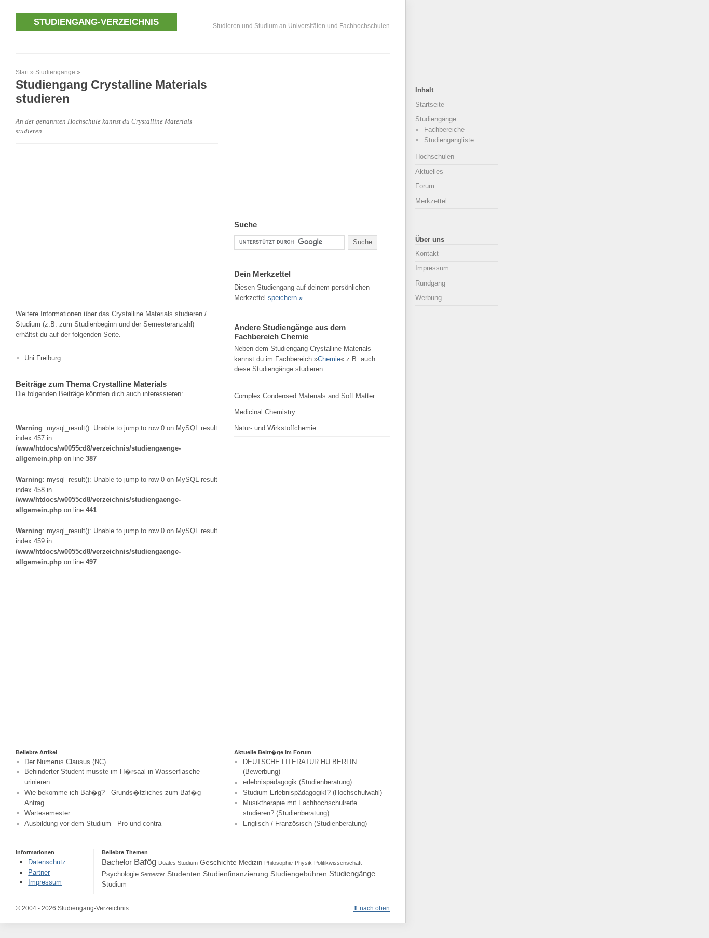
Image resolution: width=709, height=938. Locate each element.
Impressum (432, 268)
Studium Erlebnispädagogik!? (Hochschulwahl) (312, 792)
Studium (114, 884)
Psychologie (120, 874)
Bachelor (117, 862)
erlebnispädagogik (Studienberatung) (297, 782)
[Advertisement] (204, 43)
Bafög (145, 862)
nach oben (375, 908)
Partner (39, 872)
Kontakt (427, 253)
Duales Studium (178, 863)
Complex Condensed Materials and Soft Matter (304, 396)
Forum (424, 186)
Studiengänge (55, 72)
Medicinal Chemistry (264, 412)
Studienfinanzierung (235, 873)
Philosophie (278, 863)
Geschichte (218, 862)
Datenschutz (47, 862)
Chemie (329, 359)
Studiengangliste (449, 140)
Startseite (429, 104)
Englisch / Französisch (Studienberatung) (305, 823)
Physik (303, 863)
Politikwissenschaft (338, 863)
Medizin (250, 862)
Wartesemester (47, 813)
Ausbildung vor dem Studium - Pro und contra (92, 823)
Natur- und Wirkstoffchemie (275, 428)
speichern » (285, 298)
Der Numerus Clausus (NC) (65, 762)
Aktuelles (429, 171)
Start (22, 72)
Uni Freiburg (42, 358)
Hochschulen (434, 156)
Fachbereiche (444, 129)
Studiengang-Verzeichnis (96, 22)
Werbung (428, 298)
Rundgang (430, 283)
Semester (153, 874)
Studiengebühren (298, 873)
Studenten (184, 873)
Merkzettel (431, 201)
